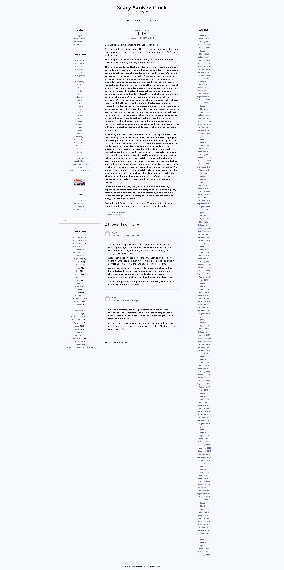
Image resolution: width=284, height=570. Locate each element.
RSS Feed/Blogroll (132, 21)
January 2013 (204, 481)
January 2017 (204, 335)
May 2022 (204, 142)
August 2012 (204, 497)
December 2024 (204, 63)
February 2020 (204, 225)
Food (79, 115)
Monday (79, 137)
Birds (79, 91)
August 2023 (204, 100)
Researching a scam (116, 212)
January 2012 (204, 518)
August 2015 (204, 387)
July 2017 (204, 316)
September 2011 (204, 530)
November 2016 (204, 341)
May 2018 (204, 286)
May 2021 (204, 179)
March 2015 (204, 402)
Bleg (80, 94)
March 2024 (204, 84)
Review (80, 152)
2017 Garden (79, 63)
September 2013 (204, 457)
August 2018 (204, 277)
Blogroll (79, 97)
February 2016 (204, 368)
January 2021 (204, 191)
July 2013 (204, 463)
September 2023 (204, 97)
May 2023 (204, 109)
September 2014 (204, 420)
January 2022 (204, 155)
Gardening (79, 121)
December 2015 (204, 375)
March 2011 (204, 549)
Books (79, 100)
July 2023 (204, 103)
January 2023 (204, 118)
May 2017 (204, 323)
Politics (79, 146)
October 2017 (204, 307)
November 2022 (204, 124)
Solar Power (79, 158)
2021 (79, 79)
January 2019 (204, 261)
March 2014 (204, 439)
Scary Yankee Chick (142, 7)
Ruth (113, 297)
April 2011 (204, 546)
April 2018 (204, 289)
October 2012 (204, 491)
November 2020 (204, 197)
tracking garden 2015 (79, 164)
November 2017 (204, 304)
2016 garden (79, 60)
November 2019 (204, 231)
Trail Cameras (80, 167)
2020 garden (79, 75)
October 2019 (204, 234)
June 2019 (204, 246)
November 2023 (204, 90)
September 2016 (204, 347)
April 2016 (204, 362)
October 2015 (204, 381)
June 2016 (204, 356)
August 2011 (204, 533)
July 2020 (204, 210)
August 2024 (204, 75)
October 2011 (204, 527)
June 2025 (204, 51)
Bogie (114, 232)
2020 (79, 72)
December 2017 (204, 301)
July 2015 (204, 390)
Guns (79, 127)
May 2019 (204, 249)
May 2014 (204, 432)
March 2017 (204, 329)
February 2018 (204, 295)
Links (79, 130)
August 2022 (204, 133)
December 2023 (204, 87)
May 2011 (204, 542)
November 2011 (204, 524)
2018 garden (79, 66)
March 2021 (204, 185)
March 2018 (204, 292)
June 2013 (204, 466)
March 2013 (204, 475)
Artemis (79, 88)
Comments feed (80, 42)
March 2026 (204, 39)
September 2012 (204, 494)
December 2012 (204, 484)
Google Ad (79, 124)
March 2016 (204, 365)
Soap (79, 155)
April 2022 (204, 145)
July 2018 (204, 280)
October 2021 (204, 164)
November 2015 (204, 378)
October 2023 (204, 94)
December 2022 (204, 121)
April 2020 (204, 219)
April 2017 (204, 326)
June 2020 (204, 213)
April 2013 (204, 472)
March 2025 (204, 54)
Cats (80, 103)
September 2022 (204, 130)
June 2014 (204, 429)
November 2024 (204, 66)
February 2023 (204, 115)
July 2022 (204, 136)
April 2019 (204, 252)
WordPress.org (79, 45)
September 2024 (204, 72)
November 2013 (204, 451)
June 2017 (204, 320)
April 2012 (204, 509)
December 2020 (204, 194)
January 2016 (204, 371)
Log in (79, 35)
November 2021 (204, 161)
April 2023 (204, 112)
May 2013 (204, 469)
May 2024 (204, 81)
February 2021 (204, 188)
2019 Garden (79, 69)
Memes (80, 134)
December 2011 (204, 521)
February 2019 (204, 258)
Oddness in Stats (115, 215)
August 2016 (204, 350)
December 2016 (204, 338)
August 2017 (204, 313)
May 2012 (204, 506)
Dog (79, 109)
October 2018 (204, 271)
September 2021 (204, 167)
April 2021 (204, 182)
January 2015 (204, 408)
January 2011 (204, 555)
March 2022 (204, 148)
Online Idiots (79, 143)
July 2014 (204, 426)
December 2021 (204, 158)
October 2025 (204, 48)
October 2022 (204, 127)
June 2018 (204, 283)
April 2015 (204, 399)
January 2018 (204, 298)
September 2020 (204, 203)
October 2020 (204, 200)
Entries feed (79, 39)
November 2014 (204, 414)
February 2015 (204, 405)
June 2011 (204, 539)
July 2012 (204, 500)
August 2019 (204, 240)
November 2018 (204, 268)
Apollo (79, 85)
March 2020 (204, 222)
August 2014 (204, 423)
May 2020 (204, 216)
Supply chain (79, 161)
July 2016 (204, 353)
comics (80, 106)
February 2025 (204, 57)
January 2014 (204, 445)
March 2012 (204, 512)
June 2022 (204, 139)
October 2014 (204, 417)
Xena (158, 566)
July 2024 (204, 78)
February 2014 (204, 442)
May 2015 (204, 396)
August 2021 (204, 170)
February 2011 (204, 552)
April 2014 (204, 436)
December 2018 (204, 265)
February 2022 (204, 151)
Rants (79, 149)
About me (152, 21)
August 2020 (204, 206)
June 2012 (204, 503)
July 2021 (204, 173)
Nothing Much (142, 30)
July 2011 (204, 536)
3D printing (80, 82)
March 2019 (204, 255)
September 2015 (204, 384)
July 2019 (204, 243)
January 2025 (204, 60)
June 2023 (204, 106)
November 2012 (204, 487)
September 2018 (204, 274)
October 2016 (204, 344)
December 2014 (204, 411)
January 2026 (204, 42)
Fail (79, 112)
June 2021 (204, 176)
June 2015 (204, 393)
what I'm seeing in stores (80, 170)
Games (80, 118)
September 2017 (204, 310)
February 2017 (204, 332)
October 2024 (204, 69)
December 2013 (204, 448)
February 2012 (204, 515)
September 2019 (204, 237)
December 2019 (204, 228)
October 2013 (204, 454)
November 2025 (204, 45)
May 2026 (204, 35)
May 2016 (204, 359)
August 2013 (204, 460)
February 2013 (204, 478)
